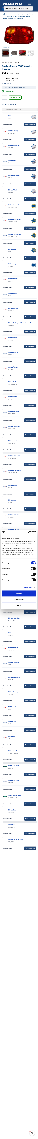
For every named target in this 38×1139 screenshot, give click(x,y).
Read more (5, 84)
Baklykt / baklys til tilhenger (22, 16)
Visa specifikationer (8, 104)
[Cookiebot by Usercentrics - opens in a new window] (28, 532)
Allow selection (19, 599)
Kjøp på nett (17, 97)
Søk (30, 16)
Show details (28, 587)
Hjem (7, 14)
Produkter (14, 14)
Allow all (19, 593)
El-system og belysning (26, 14)
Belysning (9, 16)
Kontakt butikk (7, 124)
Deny (19, 605)
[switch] (33, 568)
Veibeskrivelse (30, 125)
